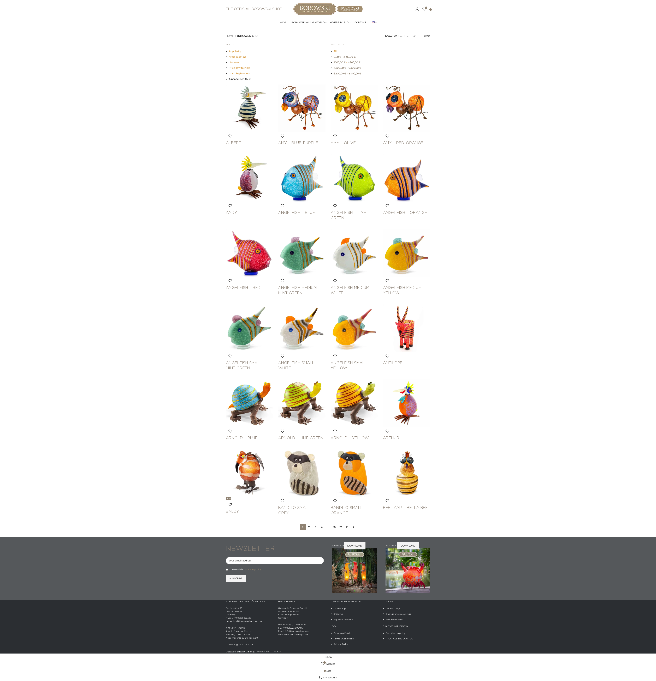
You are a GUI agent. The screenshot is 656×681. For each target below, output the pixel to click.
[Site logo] (315, 8)
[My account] (417, 9)
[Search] (412, 9)
